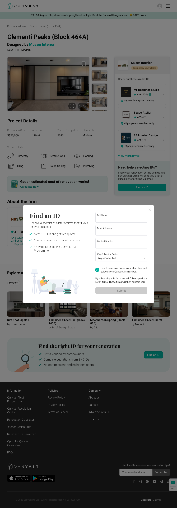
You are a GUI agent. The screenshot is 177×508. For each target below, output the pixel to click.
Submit (121, 290)
